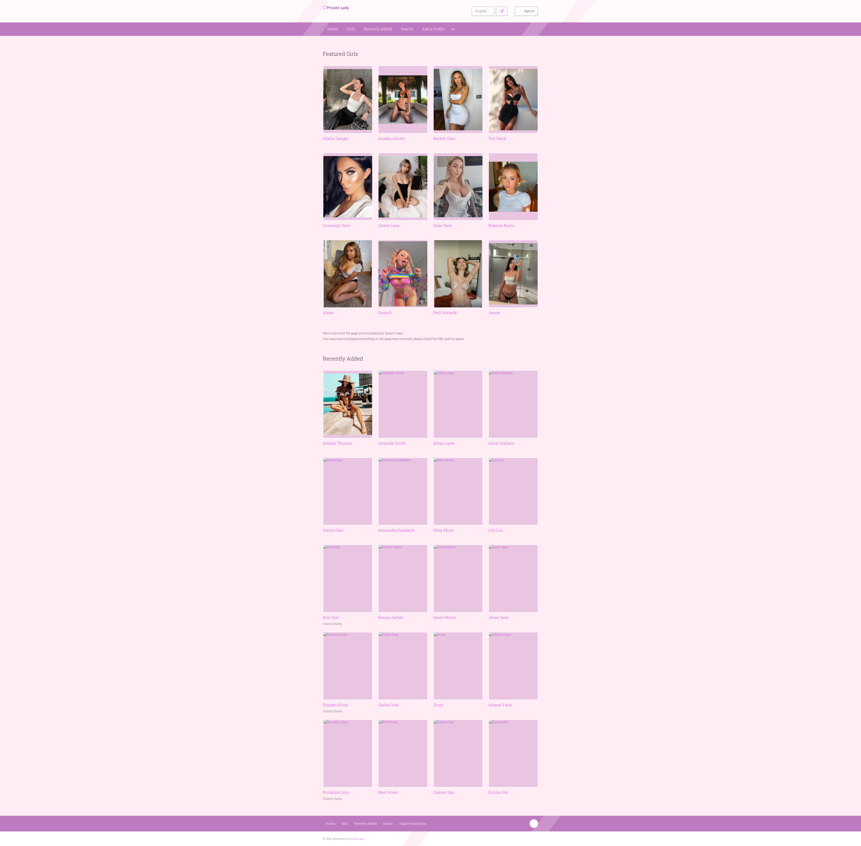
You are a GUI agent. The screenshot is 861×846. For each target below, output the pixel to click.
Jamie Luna (389, 225)
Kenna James (390, 617)
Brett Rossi (388, 792)
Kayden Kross (335, 704)
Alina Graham (501, 443)
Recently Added (378, 28)
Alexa (328, 312)
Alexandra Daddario (396, 530)
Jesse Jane (498, 617)
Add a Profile (433, 28)
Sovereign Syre (336, 225)
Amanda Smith (392, 443)
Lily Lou (495, 530)
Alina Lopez (444, 443)
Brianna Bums (501, 225)
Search (407, 28)
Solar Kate (442, 225)
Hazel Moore (444, 617)
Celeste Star (443, 792)
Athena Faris (500, 704)
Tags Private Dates (412, 823)
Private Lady (356, 838)
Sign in (529, 11)
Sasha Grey (388, 704)
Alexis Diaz (333, 530)
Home (332, 28)
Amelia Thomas (337, 443)
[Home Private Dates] (336, 7)
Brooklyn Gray (336, 792)
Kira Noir (331, 617)
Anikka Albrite (391, 138)
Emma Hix (498, 792)
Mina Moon (443, 530)
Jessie (494, 312)
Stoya (438, 704)
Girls (351, 28)
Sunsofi (384, 312)
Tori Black (497, 138)
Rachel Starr (444, 138)
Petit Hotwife (445, 312)
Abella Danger (336, 138)
